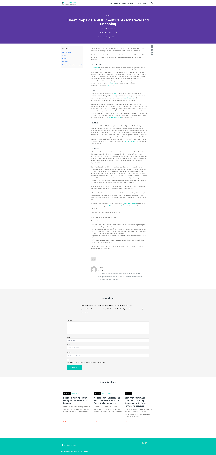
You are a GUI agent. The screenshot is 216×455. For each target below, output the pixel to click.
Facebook (140, 443)
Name (69, 337)
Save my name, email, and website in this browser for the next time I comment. (86, 362)
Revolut (93, 126)
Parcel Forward (84, 3)
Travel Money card (130, 98)
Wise (115, 93)
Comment (69, 320)
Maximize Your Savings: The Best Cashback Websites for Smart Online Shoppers (107, 400)
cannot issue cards (130, 204)
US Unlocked (95, 68)
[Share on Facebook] (152, 46)
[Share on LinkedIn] (152, 53)
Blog (139, 3)
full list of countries (131, 141)
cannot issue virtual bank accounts (117, 206)
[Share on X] (152, 50)
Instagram (143, 443)
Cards (93, 259)
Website (69, 352)
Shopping (67, 393)
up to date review (115, 117)
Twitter (146, 443)
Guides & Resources (128, 3)
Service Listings (115, 3)
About (145, 3)
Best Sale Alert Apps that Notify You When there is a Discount (75, 400)
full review (110, 85)
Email (68, 345)
